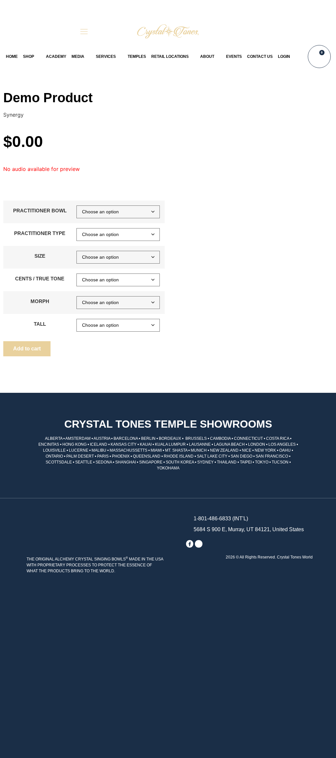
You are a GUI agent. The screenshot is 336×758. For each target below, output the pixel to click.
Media (78, 56)
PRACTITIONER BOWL (40, 210)
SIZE (39, 255)
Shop (28, 56)
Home (12, 56)
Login (284, 56)
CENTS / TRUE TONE (39, 278)
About (207, 56)
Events (234, 56)
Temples (137, 56)
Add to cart (27, 348)
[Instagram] (198, 543)
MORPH (40, 301)
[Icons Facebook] (189, 543)
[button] (251, 31)
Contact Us (260, 56)
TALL (40, 323)
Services (106, 56)
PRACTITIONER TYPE (39, 233)
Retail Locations (170, 56)
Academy (56, 56)
